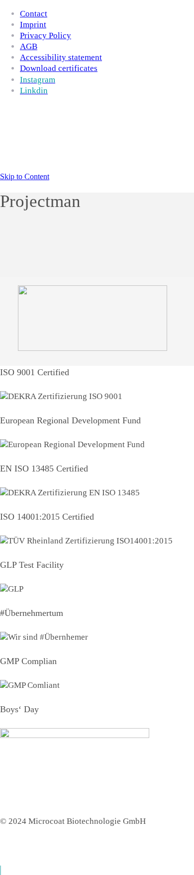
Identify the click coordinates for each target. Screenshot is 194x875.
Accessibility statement (61, 57)
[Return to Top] (0, 870)
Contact (33, 13)
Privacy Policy (45, 35)
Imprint (33, 24)
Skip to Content (24, 176)
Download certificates (58, 68)
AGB (28, 46)
